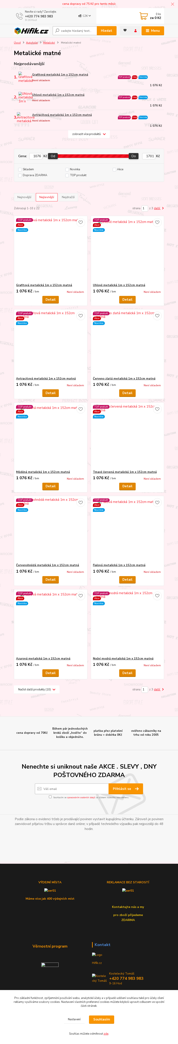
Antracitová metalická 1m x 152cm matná (62, 115)
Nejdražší (68, 197)
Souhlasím (101, 1019)
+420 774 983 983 (39, 16)
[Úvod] (31, 31)
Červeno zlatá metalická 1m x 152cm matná (124, 379)
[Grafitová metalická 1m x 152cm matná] (50, 249)
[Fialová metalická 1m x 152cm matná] (127, 529)
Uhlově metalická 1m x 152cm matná (58, 95)
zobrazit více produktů (86, 134)
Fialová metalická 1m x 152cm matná (119, 565)
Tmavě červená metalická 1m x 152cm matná (125, 472)
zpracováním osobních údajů (81, 797)
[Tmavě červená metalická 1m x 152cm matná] (127, 436)
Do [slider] (134, 156)
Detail (51, 299)
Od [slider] (53, 156)
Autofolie (32, 42)
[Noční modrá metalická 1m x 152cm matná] (127, 623)
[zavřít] (172, 4)
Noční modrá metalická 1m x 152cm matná (123, 659)
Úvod (17, 42)
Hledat (106, 31)
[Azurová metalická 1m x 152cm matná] (50, 623)
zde (106, 1034)
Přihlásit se (122, 789)
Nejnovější (24, 197)
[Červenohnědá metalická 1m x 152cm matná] (50, 529)
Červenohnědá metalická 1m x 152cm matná (47, 565)
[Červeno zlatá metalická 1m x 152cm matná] (127, 343)
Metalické (49, 42)
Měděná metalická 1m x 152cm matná (43, 472)
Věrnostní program (50, 946)
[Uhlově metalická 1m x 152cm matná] (127, 249)
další (157, 208)
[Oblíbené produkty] (125, 30)
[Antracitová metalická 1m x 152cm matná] (50, 343)
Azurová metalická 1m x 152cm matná (43, 659)
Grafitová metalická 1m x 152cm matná (60, 75)
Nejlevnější (46, 197)
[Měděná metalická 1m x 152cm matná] (50, 436)
